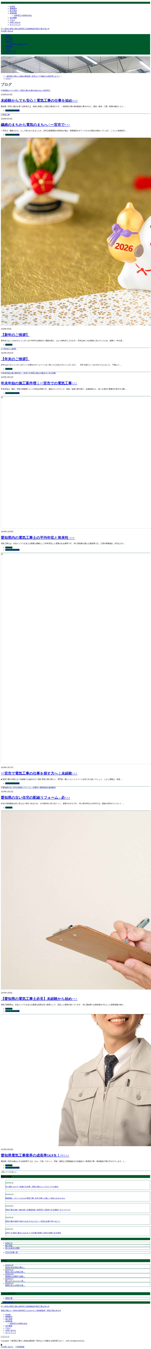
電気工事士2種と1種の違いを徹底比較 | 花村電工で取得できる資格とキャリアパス (37, 1210)
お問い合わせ (15, 22)
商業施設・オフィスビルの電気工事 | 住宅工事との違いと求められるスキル (35, 1198)
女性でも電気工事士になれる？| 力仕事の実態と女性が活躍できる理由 (33, 1233)
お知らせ (8, 345)
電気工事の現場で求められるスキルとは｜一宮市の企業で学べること (32, 1221)
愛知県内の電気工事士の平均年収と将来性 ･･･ (38, 538)
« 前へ (3, 1172)
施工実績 (13, 11)
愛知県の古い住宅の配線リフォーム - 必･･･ (35, 797)
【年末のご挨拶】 (15, 359)
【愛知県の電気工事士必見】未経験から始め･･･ (39, 999)
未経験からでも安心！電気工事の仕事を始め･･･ (39, 100)
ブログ (12, 20)
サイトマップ (15, 25)
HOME (12, 6)
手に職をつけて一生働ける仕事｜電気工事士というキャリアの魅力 (31, 1187)
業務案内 (13, 8)
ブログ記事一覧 (11, 1252)
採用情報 (13, 13)
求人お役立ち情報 (12, 110)
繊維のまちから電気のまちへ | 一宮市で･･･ (35, 125)
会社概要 (13, 18)
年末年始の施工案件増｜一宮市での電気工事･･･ (39, 383)
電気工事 (8, 1298)
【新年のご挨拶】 (15, 335)
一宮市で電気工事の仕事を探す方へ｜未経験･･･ (39, 773)
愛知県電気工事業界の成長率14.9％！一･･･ (35, 1155)
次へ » (13, 1172)
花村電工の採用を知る (23, 15)
